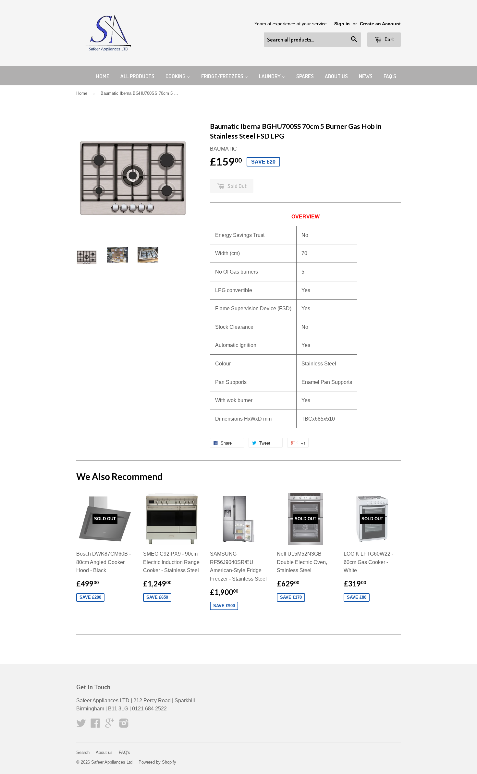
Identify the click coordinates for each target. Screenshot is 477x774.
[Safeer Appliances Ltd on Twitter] (81, 725)
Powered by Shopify (157, 762)
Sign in (342, 23)
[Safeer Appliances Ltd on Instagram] (124, 725)
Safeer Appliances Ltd (111, 762)
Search (83, 752)
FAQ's (124, 752)
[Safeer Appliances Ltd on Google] (110, 725)
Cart (389, 39)
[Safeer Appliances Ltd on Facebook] (95, 725)
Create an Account (380, 23)
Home (81, 93)
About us (104, 752)
